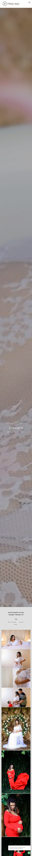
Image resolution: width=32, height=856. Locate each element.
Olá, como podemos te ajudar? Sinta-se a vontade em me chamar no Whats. (17, 848)
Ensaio (15, 624)
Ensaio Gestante (12, 622)
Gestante (21, 622)
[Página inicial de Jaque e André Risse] (11, 4)
